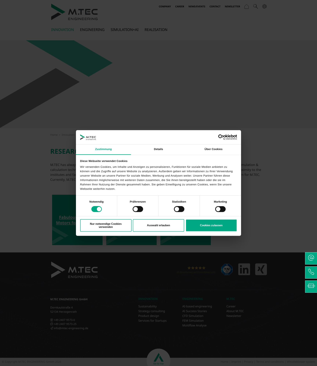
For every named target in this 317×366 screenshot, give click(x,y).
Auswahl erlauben (158, 225)
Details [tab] (158, 149)
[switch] (138, 209)
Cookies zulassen (211, 225)
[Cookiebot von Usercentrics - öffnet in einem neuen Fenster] (221, 137)
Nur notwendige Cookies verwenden (106, 225)
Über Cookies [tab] (214, 149)
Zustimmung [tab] (103, 149)
